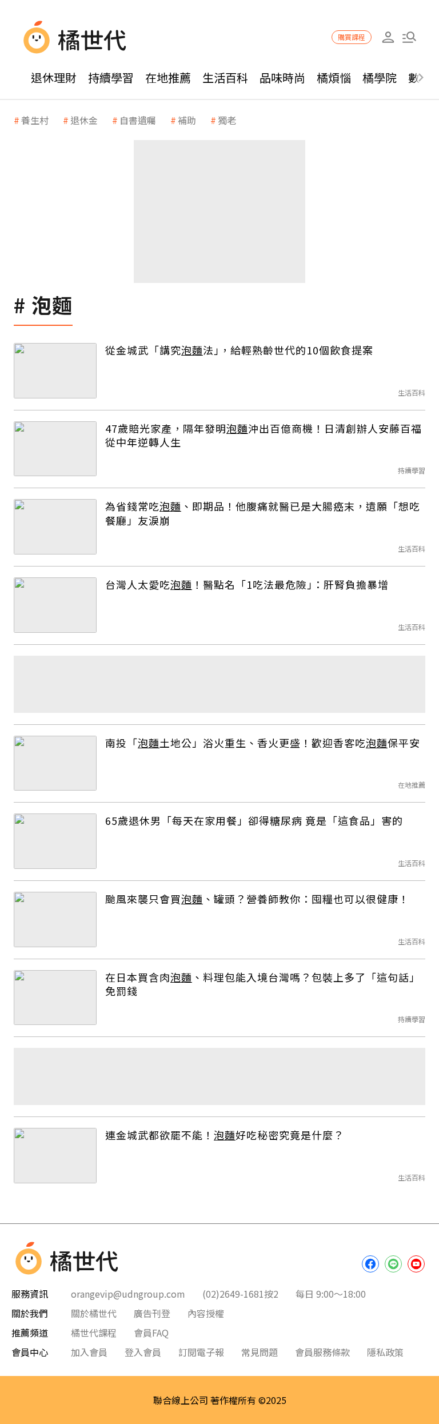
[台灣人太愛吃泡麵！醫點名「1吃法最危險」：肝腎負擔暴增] (55, 605)
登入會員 (143, 1352)
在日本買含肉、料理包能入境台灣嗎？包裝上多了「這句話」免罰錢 (262, 984)
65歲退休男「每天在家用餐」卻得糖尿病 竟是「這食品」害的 (254, 820)
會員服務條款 (322, 1352)
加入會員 (89, 1352)
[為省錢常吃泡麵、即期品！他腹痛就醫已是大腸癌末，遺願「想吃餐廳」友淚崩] (55, 527)
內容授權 (205, 1313)
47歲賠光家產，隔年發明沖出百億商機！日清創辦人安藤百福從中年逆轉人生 (263, 435)
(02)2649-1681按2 (240, 1294)
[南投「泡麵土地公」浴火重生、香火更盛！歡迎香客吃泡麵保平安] (55, 763)
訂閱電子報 (201, 1352)
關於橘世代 (94, 1313)
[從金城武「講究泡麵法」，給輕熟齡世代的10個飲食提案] (55, 370)
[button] (409, 37)
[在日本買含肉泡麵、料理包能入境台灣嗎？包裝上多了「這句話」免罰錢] (55, 998)
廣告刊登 (152, 1313)
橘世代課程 (94, 1332)
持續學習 (111, 77)
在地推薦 (168, 77)
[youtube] (416, 1264)
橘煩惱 (334, 77)
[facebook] (370, 1264)
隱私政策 (385, 1352)
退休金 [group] (84, 120)
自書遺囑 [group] (137, 120)
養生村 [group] (35, 120)
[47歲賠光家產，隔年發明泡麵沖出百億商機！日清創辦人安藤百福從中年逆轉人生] (55, 449)
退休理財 (54, 77)
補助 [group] (187, 120)
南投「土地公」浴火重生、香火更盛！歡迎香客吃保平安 (262, 742)
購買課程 (351, 37)
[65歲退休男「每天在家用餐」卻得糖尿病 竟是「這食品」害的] (55, 841)
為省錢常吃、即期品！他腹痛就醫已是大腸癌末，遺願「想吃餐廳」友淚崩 (262, 513)
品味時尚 (282, 77)
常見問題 (259, 1352)
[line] (393, 1264)
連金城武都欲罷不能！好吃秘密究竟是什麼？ (224, 1135)
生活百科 (225, 77)
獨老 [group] (227, 120)
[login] (387, 37)
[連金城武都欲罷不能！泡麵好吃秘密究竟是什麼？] (55, 1155)
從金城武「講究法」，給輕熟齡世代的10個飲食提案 (239, 350)
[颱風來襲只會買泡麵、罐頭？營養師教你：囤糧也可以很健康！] (55, 919)
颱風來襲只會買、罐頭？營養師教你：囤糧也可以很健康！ (257, 899)
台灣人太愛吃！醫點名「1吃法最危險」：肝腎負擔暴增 (247, 584)
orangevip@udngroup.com (128, 1294)
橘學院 (379, 77)
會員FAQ (151, 1332)
